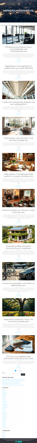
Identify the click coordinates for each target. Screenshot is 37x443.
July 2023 (3, 420)
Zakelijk (14, 23)
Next (21, 370)
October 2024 (4, 405)
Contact (27, 23)
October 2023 (4, 416)
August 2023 (4, 419)
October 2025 (4, 393)
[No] (35, 440)
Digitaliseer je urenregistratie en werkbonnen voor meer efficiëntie (18, 67)
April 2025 (3, 399)
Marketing (3, 436)
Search (3, 372)
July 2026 (3, 389)
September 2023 (4, 417)
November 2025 (4, 392)
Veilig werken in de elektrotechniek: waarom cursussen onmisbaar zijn (18, 175)
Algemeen (22, 23)
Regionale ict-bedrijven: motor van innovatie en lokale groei (18, 320)
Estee (19, 58)
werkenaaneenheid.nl (18, 10)
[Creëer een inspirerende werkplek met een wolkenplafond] (18, 89)
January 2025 (4, 402)
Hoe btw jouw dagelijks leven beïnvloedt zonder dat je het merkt (18, 357)
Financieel (9, 23)
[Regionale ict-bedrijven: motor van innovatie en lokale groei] (18, 307)
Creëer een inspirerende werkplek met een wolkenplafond (18, 103)
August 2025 (4, 395)
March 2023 (4, 426)
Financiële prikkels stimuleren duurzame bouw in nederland (18, 247)
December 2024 (4, 404)
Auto (18, 23)
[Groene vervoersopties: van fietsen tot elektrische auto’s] (18, 271)
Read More (18, 61)
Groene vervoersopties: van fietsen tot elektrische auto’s (18, 284)
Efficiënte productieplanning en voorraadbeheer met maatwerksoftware (18, 49)
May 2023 (3, 423)
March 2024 (4, 411)
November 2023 (4, 414)
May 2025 (3, 398)
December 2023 (4, 413)
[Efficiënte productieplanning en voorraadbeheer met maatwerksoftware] (18, 34)
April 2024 (3, 410)
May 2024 (3, 408)
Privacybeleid (20, 441)
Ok (16, 441)
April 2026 (3, 390)
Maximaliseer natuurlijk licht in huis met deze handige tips (18, 139)
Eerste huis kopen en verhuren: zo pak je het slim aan (18, 211)
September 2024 (4, 407)
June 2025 (3, 396)
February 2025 (4, 401)
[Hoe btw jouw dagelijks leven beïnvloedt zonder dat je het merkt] (18, 344)
